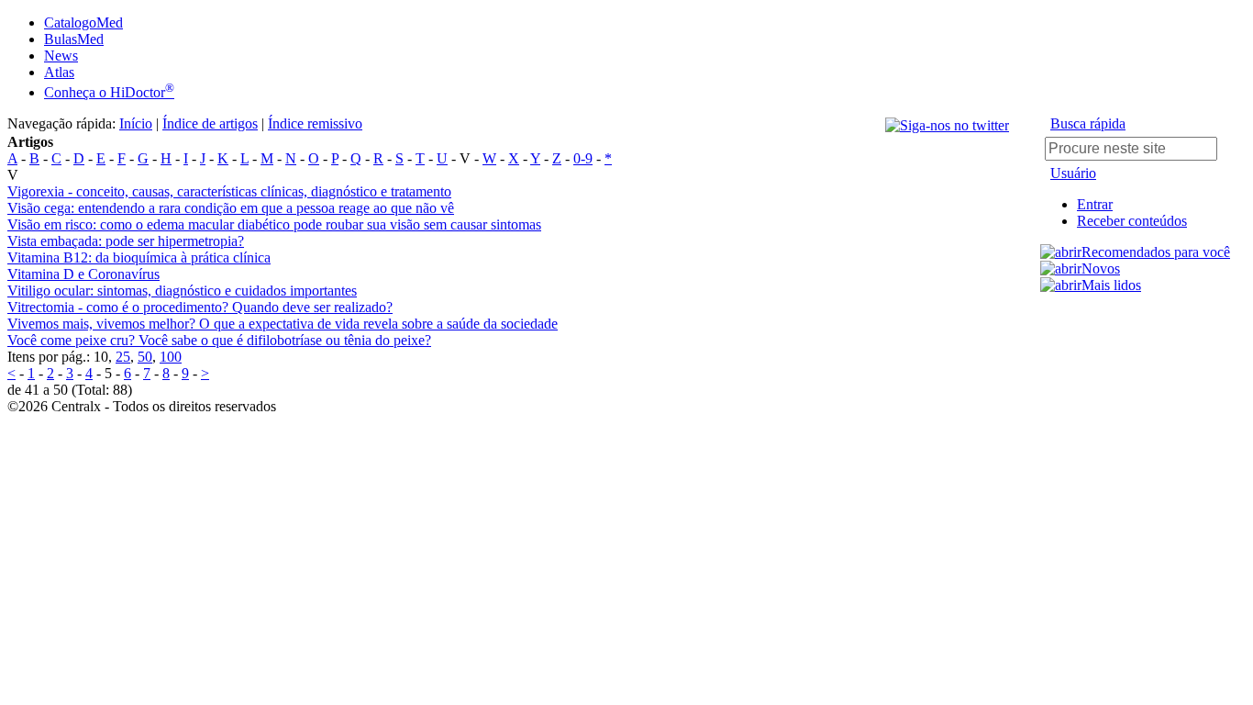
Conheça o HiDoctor (109, 92)
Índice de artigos (210, 123)
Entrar (1095, 204)
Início (135, 123)
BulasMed (74, 39)
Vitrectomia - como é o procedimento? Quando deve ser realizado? (200, 307)
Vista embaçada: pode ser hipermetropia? (125, 241)
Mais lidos (1111, 285)
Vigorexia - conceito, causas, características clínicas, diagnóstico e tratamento (229, 191)
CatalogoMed (83, 22)
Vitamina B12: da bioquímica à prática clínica (139, 257)
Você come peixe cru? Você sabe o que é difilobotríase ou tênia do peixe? (219, 340)
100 (171, 356)
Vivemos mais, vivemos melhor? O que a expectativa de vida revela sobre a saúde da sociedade (282, 323)
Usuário (1073, 173)
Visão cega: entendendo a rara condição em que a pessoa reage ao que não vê (230, 208)
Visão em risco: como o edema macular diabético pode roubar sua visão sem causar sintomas (274, 224)
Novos (1100, 268)
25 (123, 356)
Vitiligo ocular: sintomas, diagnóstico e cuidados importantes (182, 290)
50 (145, 356)
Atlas (59, 72)
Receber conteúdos (1132, 221)
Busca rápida (1087, 123)
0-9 (583, 158)
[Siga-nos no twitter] (947, 125)
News (61, 55)
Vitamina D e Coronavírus (83, 274)
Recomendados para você (1155, 252)
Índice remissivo (315, 123)
